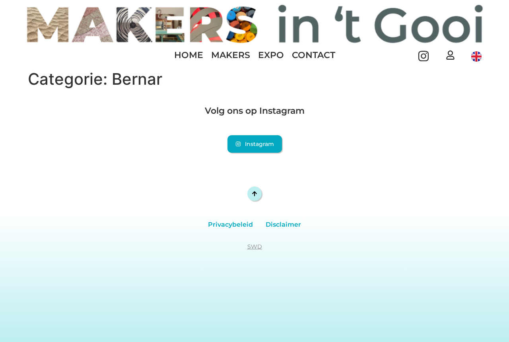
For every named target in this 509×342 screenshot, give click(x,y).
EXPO (271, 55)
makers (230, 55)
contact (313, 55)
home (188, 55)
